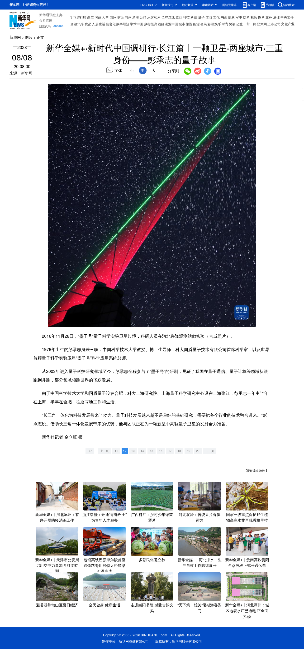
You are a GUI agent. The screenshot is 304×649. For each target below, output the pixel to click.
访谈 (246, 17)
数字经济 (122, 23)
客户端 (251, 5)
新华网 (15, 37)
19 (188, 451)
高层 (90, 17)
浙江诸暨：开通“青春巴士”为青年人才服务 (104, 517)
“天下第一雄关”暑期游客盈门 (199, 607)
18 (179, 451)
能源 (196, 23)
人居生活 (98, 23)
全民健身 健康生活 (104, 605)
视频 (254, 17)
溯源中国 (171, 23)
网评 (128, 17)
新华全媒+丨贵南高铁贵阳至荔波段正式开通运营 (247, 562)
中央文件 (287, 17)
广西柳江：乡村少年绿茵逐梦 (152, 517)
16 (160, 451)
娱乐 (217, 23)
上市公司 (274, 23)
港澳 (135, 17)
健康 (231, 17)
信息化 (111, 23)
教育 (179, 17)
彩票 (210, 23)
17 (170, 451)
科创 (193, 17)
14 (142, 451)
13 (133, 451)
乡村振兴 (150, 23)
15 (151, 451)
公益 (239, 23)
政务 (269, 17)
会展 (203, 23)
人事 (105, 17)
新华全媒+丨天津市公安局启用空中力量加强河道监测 (57, 565)
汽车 (80, 23)
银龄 (161, 23)
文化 (216, 17)
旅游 (189, 23)
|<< (90, 451)
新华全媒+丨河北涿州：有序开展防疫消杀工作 (57, 517)
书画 (224, 17)
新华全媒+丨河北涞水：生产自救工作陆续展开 (200, 562)
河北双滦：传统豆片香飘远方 (199, 517)
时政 (98, 17)
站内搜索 (288, 5)
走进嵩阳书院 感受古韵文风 (152, 607)
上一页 (104, 451)
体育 (209, 17)
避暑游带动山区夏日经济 (57, 605)
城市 (182, 23)
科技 (186, 17)
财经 (120, 17)
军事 (239, 17)
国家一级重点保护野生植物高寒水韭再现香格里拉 (247, 517)
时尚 (225, 23)
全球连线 (168, 17)
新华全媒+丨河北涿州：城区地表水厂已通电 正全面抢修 (247, 610)
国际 (113, 17)
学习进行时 (78, 17)
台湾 (143, 17)
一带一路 (249, 23)
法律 (276, 17)
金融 (73, 23)
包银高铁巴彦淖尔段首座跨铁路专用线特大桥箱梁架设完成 (104, 565)
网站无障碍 (229, 5)
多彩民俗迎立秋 (152, 559)
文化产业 (287, 23)
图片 (261, 17)
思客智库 (154, 17)
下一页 (209, 451)
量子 (201, 17)
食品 (88, 23)
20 (198, 451)
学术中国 (136, 23)
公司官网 (45, 20)
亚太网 (262, 23)
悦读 (232, 23)
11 (116, 451)
